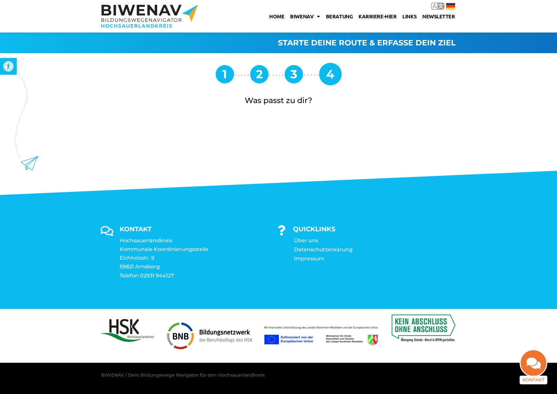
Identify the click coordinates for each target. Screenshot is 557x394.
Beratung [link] (339, 16)
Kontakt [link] (533, 380)
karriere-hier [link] (377, 16)
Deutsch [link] (446, 6)
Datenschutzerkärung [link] (323, 249)
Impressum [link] (309, 258)
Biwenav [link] (302, 16)
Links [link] (409, 16)
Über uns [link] (306, 240)
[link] (8, 66)
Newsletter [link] (438, 16)
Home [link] (276, 16)
